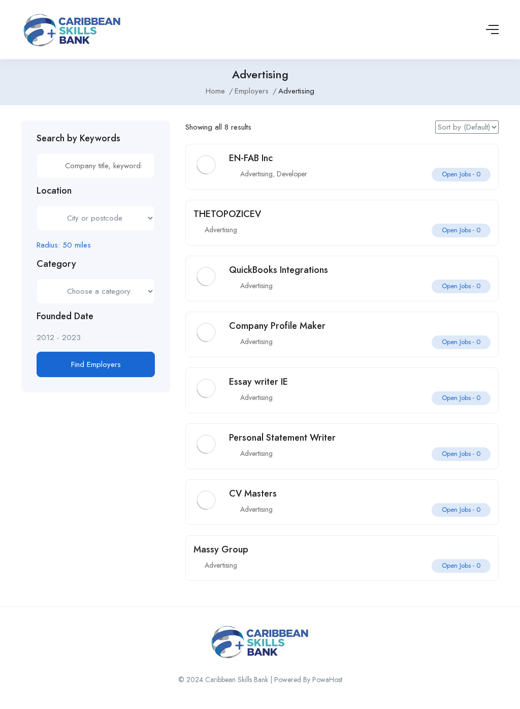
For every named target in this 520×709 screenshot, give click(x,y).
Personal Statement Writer (282, 437)
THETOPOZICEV (227, 214)
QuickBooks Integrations (278, 269)
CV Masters (253, 493)
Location (54, 190)
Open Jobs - (461, 174)
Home (215, 91)
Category (56, 263)
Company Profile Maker (277, 325)
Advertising (256, 174)
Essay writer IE (258, 381)
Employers (252, 91)
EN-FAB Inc (251, 158)
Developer (292, 174)
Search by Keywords (78, 138)
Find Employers (96, 364)
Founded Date (65, 316)
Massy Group (220, 549)
